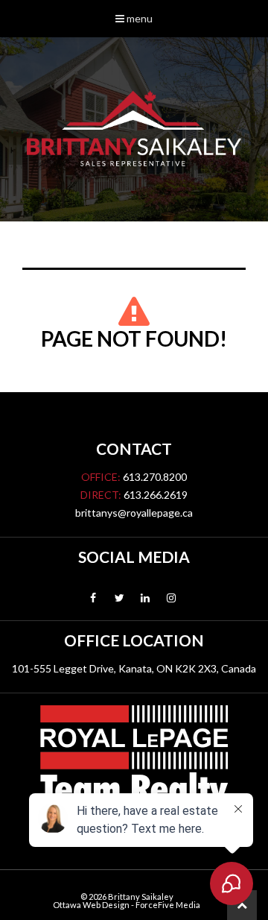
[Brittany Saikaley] (134, 129)
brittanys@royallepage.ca (134, 512)
